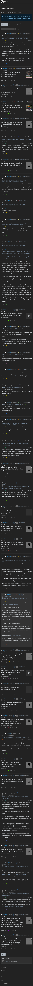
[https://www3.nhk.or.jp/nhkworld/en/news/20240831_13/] (29, 74)
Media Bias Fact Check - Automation (12, 328)
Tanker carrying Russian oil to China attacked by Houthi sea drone (16, 561)
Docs (2, 977)
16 (3, 550)
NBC (16, 635)
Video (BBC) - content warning (10, 604)
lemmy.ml (4, 341)
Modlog (3, 970)
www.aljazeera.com (5, 853)
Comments (12, 24)
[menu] (31, 1)
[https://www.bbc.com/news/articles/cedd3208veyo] (29, 781)
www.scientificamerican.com (7, 725)
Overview (4, 24)
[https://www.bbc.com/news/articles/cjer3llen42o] (29, 705)
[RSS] (18, 29)
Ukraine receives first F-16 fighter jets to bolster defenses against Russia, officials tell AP (15, 424)
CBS (14, 635)
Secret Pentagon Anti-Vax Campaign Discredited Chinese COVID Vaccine (15, 797)
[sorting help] (15, 29)
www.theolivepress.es (6, 928)
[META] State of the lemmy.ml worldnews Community (14, 737)
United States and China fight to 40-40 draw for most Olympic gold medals (16, 140)
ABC (11, 635)
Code (2, 980)
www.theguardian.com (6, 111)
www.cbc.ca (3, 515)
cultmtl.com (3, 167)
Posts (18, 24)
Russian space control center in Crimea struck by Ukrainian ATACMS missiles (15, 894)
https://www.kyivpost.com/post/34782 (12, 906)
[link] (5, 41)
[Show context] (3, 41)
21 (3, 727)
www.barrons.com (5, 548)
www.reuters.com (5, 317)
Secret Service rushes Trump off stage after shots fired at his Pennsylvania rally (16, 599)
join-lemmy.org (5, 983)
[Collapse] (3, 33)
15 (3, 678)
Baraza (6, 1)
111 (3, 662)
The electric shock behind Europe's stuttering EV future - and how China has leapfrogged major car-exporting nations (16, 38)
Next (3, 954)
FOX (19, 635)
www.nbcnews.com (5, 659)
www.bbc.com (4, 708)
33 (3, 930)
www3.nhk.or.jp (4, 78)
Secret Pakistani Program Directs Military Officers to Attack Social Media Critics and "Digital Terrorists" (15, 487)
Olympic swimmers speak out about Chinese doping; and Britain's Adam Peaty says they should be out (15, 181)
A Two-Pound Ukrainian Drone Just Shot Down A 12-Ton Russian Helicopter (15, 444)
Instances (3, 973)
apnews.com (3, 474)
